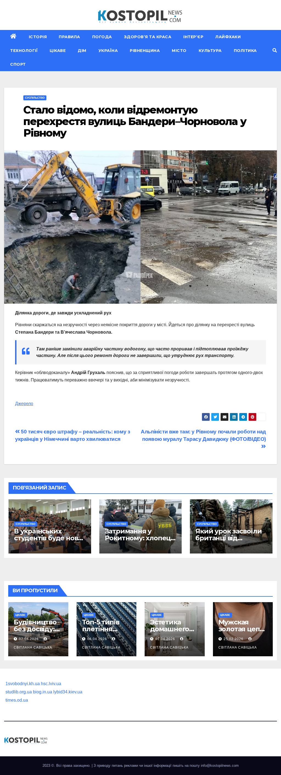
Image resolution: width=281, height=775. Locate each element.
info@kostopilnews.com (220, 765)
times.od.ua (16, 700)
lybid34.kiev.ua (67, 692)
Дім (82, 50)
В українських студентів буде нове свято (48, 538)
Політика (245, 50)
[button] (274, 50)
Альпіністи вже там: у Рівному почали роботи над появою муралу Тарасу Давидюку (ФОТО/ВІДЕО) (203, 435)
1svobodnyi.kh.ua (22, 683)
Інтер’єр (193, 36)
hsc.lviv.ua (51, 683)
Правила (69, 36)
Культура (210, 50)
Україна (108, 50)
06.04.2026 (97, 639)
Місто (179, 50)
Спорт (18, 64)
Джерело (24, 403)
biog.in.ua (42, 692)
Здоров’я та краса (148, 36)
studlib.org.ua (18, 692)
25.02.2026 (234, 639)
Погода (102, 36)
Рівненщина (145, 50)
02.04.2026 (165, 639)
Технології (24, 50)
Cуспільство (35, 97)
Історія (38, 36)
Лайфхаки (228, 36)
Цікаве (58, 50)
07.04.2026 (29, 639)
